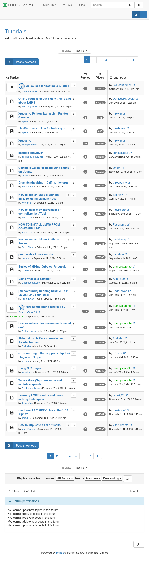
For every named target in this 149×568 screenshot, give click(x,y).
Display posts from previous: (36, 478)
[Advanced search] (138, 5)
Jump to (135, 491)
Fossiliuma (119, 224)
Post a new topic (25, 62)
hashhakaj (119, 239)
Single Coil (27, 232)
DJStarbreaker (29, 331)
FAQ (69, 5)
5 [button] (112, 60)
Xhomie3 (26, 202)
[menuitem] (81, 5)
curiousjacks (120, 153)
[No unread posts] (11, 87)
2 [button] (93, 60)
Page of (81, 50)
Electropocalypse (31, 282)
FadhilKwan (28, 298)
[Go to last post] (133, 84)
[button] (134, 59)
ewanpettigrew (29, 144)
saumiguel (27, 372)
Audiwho (26, 346)
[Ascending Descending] (112, 478)
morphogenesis (30, 106)
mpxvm (25, 121)
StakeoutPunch (30, 91)
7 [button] (126, 60)
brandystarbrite (122, 266)
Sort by (79, 478)
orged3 (25, 417)
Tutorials (16, 31)
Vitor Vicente (28, 428)
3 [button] (99, 60)
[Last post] (73, 85)
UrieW (25, 175)
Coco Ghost (28, 247)
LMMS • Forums (20, 4)
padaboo (26, 258)
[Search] (130, 5)
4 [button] (106, 60)
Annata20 (119, 279)
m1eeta (25, 361)
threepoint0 (28, 186)
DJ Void (26, 270)
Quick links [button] (49, 5)
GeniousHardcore (124, 98)
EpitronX (118, 195)
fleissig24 (27, 403)
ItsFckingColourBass (32, 156)
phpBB (60, 552)
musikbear (119, 128)
